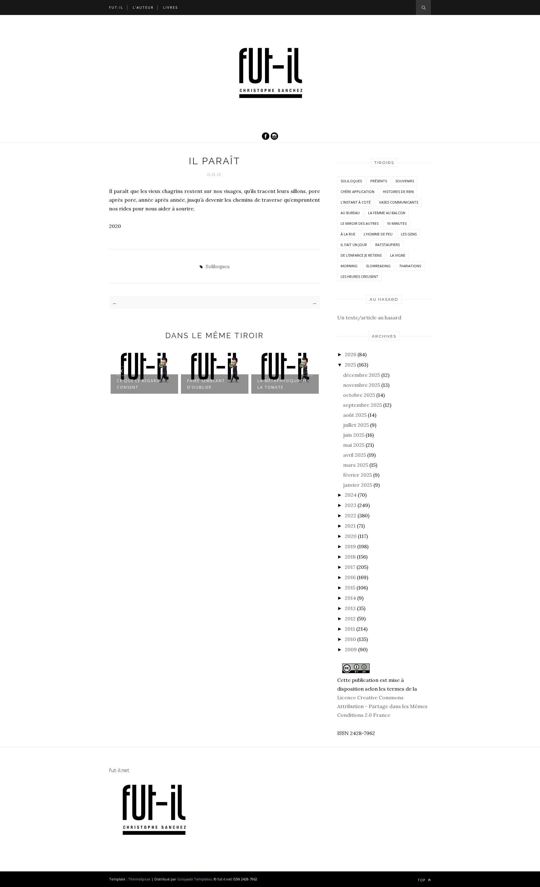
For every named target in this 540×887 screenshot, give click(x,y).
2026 (350, 354)
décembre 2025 (361, 375)
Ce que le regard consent (138, 384)
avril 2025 (354, 455)
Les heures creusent (359, 276)
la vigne (397, 255)
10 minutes (397, 223)
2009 (351, 649)
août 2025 (355, 415)
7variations (410, 266)
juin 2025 (353, 435)
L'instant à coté (356, 202)
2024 (351, 495)
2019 (350, 546)
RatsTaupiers (387, 244)
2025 (350, 365)
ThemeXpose (139, 879)
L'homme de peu (378, 234)
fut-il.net (119, 770)
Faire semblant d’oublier (206, 384)
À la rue (348, 234)
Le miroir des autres (359, 223)
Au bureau (350, 212)
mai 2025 (353, 445)
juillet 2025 (356, 425)
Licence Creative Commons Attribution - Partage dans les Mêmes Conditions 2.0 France (382, 706)
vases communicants (398, 202)
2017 (350, 567)
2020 (351, 536)
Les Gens (409, 234)
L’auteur (143, 7)
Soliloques (218, 266)
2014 (350, 598)
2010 (350, 639)
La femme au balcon (386, 212)
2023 (350, 505)
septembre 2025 (362, 405)
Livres (170, 7)
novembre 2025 (361, 385)
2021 (350, 526)
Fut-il (116, 7)
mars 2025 (355, 465)
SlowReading (378, 266)
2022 (350, 515)
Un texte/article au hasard (369, 317)
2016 (350, 577)
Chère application (357, 191)
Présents (378, 181)
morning (349, 266)
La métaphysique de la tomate (282, 384)
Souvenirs (404, 181)
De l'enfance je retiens (361, 255)
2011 (350, 629)
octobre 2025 (359, 395)
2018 (350, 557)
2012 (350, 618)
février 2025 (357, 475)
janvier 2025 (357, 485)
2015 (350, 587)
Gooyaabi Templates (194, 879)
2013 (350, 608)
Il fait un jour (354, 244)
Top (422, 880)
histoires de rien (398, 191)
